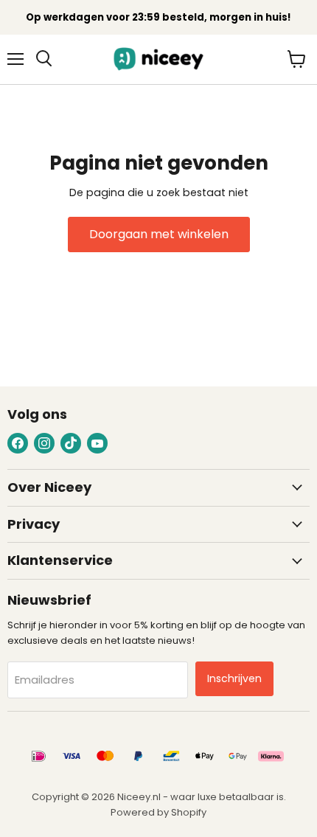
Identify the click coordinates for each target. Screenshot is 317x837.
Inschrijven (234, 678)
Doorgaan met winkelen (159, 234)
